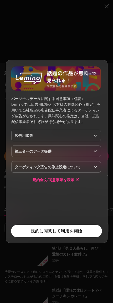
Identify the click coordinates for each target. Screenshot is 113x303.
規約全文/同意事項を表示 (53, 180)
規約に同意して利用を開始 (56, 230)
